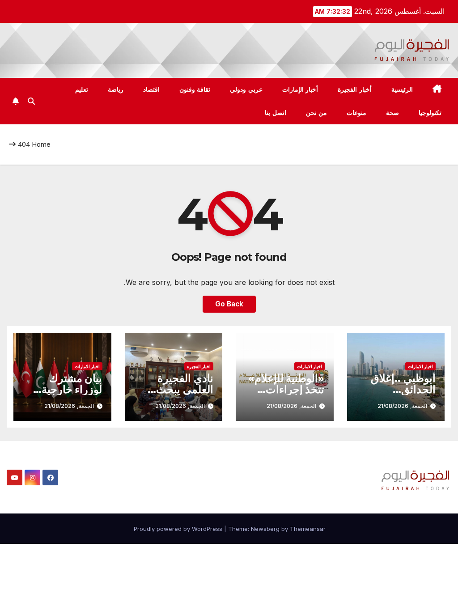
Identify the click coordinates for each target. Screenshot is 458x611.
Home (41, 144)
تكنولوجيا (430, 113)
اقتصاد (151, 89)
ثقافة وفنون (195, 89)
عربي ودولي (246, 89)
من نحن (316, 113)
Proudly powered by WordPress (179, 528)
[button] (31, 101)
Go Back (229, 304)
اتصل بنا (275, 113)
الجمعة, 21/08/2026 (402, 406)
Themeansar (308, 528)
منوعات (356, 113)
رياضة (115, 89)
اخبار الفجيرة (199, 366)
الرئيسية (402, 89)
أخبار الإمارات (300, 89)
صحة (392, 113)
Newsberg (265, 528)
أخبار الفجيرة (355, 89)
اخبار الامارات (420, 366)
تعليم (81, 89)
